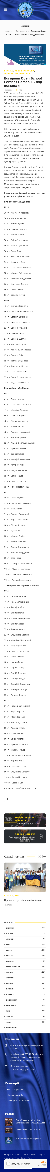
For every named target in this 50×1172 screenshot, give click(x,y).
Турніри (25, 1016)
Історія (25, 934)
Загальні (25, 978)
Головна (8, 31)
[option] (25, 885)
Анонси (19, 834)
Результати (21, 31)
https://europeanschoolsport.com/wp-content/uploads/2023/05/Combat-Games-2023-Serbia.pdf (23, 132)
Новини (25, 989)
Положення (25, 1000)
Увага (25, 1022)
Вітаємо (25, 956)
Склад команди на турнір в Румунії (27, 823)
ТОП (17, 896)
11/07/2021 (8, 905)
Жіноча (9, 73)
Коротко (25, 983)
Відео (25, 945)
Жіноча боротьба (15, 1095)
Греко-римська (24, 71)
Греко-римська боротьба (19, 1100)
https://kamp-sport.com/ (25, 788)
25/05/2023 (8, 90)
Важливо (25, 961)
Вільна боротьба (15, 1089)
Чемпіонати (25, 1027)
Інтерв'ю (25, 928)
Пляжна (25, 994)
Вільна (8, 71)
